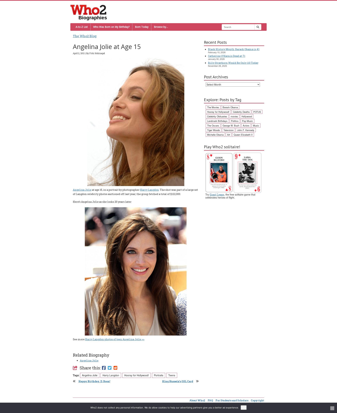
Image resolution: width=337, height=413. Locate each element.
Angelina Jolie (82, 189)
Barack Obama (230, 107)
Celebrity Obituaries (217, 116)
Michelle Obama (215, 134)
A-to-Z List (82, 26)
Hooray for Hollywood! (136, 375)
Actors (246, 125)
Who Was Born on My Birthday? (111, 26)
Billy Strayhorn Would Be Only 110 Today (233, 62)
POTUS (257, 111)
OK (243, 407)
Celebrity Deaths (241, 111)
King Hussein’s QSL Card (177, 381)
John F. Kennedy (245, 130)
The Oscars (213, 125)
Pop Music (247, 121)
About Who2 (197, 400)
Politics (235, 121)
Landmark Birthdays (217, 121)
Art (228, 134)
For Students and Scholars (232, 400)
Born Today (141, 26)
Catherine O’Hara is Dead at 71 (226, 56)
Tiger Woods (213, 130)
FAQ (210, 400)
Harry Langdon (149, 189)
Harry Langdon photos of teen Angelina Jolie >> (114, 339)
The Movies (213, 107)
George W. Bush (231, 125)
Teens (171, 375)
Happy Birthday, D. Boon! (94, 381)
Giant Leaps (217, 194)
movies (234, 116)
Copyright (257, 400)
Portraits (158, 375)
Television (228, 130)
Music (256, 125)
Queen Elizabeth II (243, 134)
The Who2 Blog (85, 36)
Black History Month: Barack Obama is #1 (233, 49)
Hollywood (247, 116)
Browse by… (161, 26)
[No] (332, 408)
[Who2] (88, 9)
